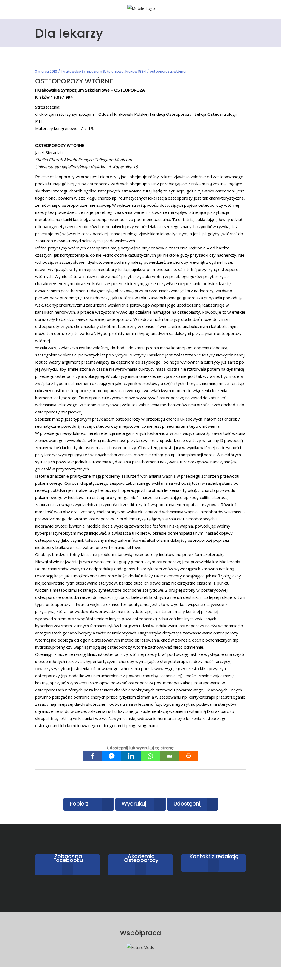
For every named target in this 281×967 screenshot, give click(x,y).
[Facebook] (92, 756)
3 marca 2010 (46, 71)
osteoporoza (161, 71)
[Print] (188, 756)
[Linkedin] (130, 756)
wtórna (179, 71)
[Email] (169, 756)
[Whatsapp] (150, 756)
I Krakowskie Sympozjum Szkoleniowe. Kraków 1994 (103, 71)
